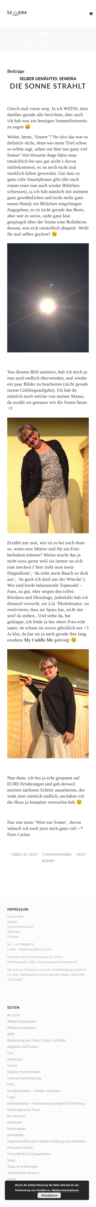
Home (12, 1178)
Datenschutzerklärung (24, 1077)
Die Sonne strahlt (48, 86)
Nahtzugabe (16, 1128)
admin (48, 861)
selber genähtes (38, 79)
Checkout (14, 1059)
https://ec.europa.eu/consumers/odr (53, 962)
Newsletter (15, 1134)
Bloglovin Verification (23, 1046)
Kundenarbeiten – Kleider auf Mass (33, 1090)
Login (11, 1096)
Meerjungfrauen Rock (23, 1109)
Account (13, 1014)
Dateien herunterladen (24, 1071)
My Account (16, 1115)
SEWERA (67, 79)
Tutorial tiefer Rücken (23, 1172)
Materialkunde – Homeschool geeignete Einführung (46, 1103)
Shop (11, 1159)
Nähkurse (14, 1122)
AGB (10, 1033)
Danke (12, 1065)
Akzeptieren (49, 1195)
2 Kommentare (57, 854)
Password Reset (20, 1147)
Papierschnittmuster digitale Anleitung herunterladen (46, 1141)
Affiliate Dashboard (21, 1021)
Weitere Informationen (65, 1190)
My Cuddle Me (38, 639)
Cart (10, 1052)
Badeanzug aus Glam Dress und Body (36, 1040)
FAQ (10, 1084)
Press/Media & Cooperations (29, 1153)
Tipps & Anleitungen (22, 1166)
